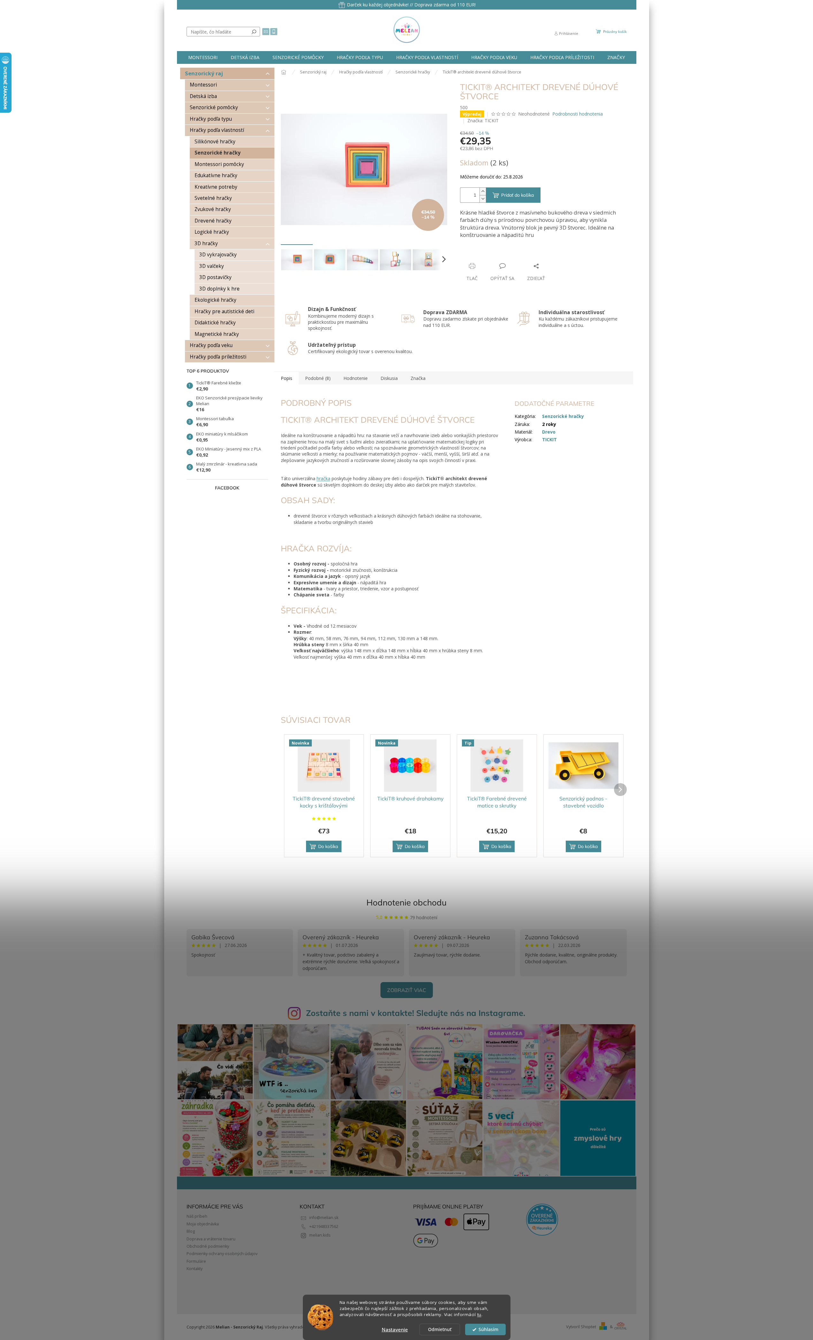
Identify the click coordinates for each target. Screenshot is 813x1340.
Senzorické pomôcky (214, 107)
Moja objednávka (203, 1224)
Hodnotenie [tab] (355, 378)
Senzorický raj (204, 73)
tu (479, 1314)
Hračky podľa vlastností (217, 130)
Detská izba (203, 96)
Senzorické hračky (218, 152)
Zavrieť (503, 254)
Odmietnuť (439, 1329)
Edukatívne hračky (216, 175)
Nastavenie (395, 1329)
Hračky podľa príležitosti (218, 356)
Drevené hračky (213, 220)
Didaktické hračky (215, 322)
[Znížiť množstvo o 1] (482, 198)
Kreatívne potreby (216, 187)
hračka (323, 478)
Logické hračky (212, 232)
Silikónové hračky (215, 141)
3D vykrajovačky (218, 254)
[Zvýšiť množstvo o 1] (482, 191)
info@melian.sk (323, 1217)
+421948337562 (323, 1226)
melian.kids (320, 1235)
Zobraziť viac (406, 990)
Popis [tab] (286, 378)
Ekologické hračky (215, 300)
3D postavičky (215, 277)
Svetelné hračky (213, 198)
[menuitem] (203, 57)
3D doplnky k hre (219, 288)
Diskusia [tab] (389, 378)
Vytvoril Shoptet (581, 1326)
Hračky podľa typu (211, 119)
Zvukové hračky (213, 209)
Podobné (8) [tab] (318, 378)
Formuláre (196, 1261)
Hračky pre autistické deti (224, 311)
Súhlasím (488, 1329)
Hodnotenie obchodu (406, 902)
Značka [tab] (418, 378)
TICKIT (549, 439)
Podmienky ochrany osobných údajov (222, 1253)
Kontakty (195, 1268)
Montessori (203, 84)
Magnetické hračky (217, 334)
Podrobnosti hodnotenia (577, 114)
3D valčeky (211, 266)
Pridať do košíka (517, 195)
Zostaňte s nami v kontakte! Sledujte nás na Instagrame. (415, 1013)
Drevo (549, 432)
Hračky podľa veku (211, 345)
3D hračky (206, 243)
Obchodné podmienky (208, 1246)
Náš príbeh (197, 1216)
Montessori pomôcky (219, 164)
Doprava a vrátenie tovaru (211, 1239)
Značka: (483, 120)
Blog (191, 1231)
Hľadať (254, 31)
